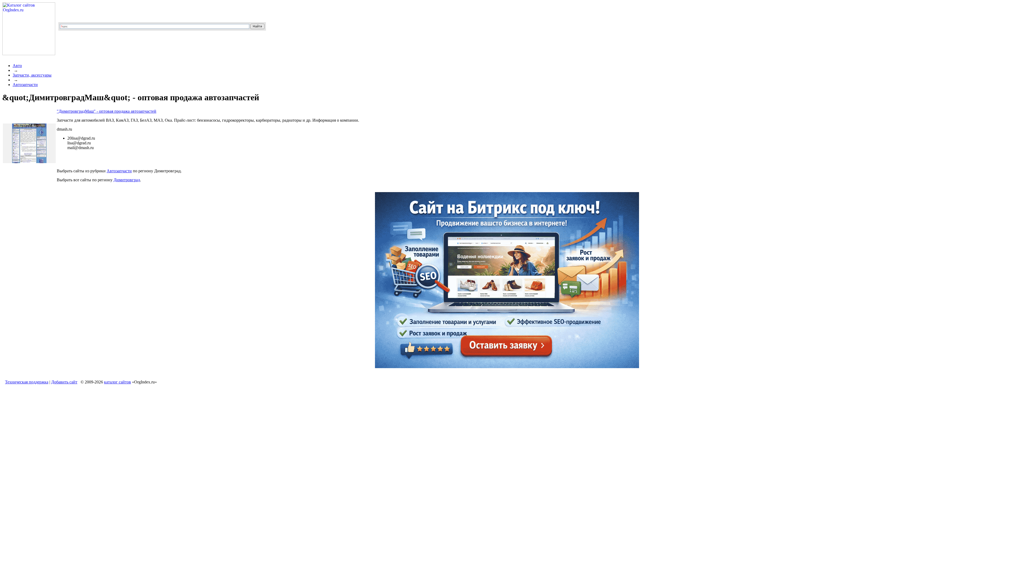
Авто (17, 65)
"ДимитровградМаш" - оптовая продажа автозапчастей (106, 111)
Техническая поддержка (26, 382)
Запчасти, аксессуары (32, 75)
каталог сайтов (117, 382)
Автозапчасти (25, 84)
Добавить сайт (64, 382)
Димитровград (127, 180)
